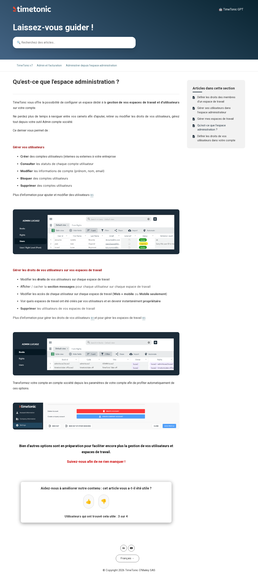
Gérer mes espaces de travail (215, 118)
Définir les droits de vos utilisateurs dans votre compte (216, 138)
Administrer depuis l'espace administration (91, 65)
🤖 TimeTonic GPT (231, 9)
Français (126, 558)
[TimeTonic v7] (32, 11)
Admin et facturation (49, 65)
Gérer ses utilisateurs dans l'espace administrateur (214, 110)
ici (91, 195)
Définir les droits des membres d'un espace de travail (216, 99)
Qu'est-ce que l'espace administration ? (211, 127)
